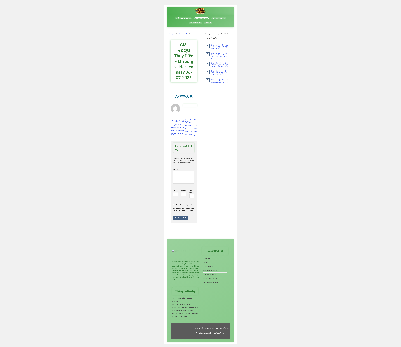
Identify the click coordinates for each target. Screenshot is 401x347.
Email (183, 190)
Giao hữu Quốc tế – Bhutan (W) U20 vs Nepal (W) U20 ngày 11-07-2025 (219, 64)
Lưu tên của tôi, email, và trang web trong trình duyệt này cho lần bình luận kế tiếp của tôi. (183, 207)
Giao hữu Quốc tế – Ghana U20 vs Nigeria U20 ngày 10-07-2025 (219, 72)
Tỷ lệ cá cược (195, 23)
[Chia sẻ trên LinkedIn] (191, 96)
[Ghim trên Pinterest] (187, 96)
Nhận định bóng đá (183, 18)
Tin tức (208, 23)
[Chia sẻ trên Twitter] (180, 96)
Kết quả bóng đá (218, 18)
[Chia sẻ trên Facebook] (176, 96)
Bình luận (176, 169)
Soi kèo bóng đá (201, 18)
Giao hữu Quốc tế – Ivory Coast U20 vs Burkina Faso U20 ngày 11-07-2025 (219, 55)
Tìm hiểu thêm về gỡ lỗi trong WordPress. (210, 333)
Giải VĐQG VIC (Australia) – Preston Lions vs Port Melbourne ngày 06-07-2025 (177, 127)
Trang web (191, 191)
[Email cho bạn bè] (184, 96)
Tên (174, 190)
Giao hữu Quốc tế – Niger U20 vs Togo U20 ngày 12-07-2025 (219, 46)
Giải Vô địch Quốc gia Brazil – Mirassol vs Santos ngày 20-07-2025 (219, 81)
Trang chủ (172, 34)
